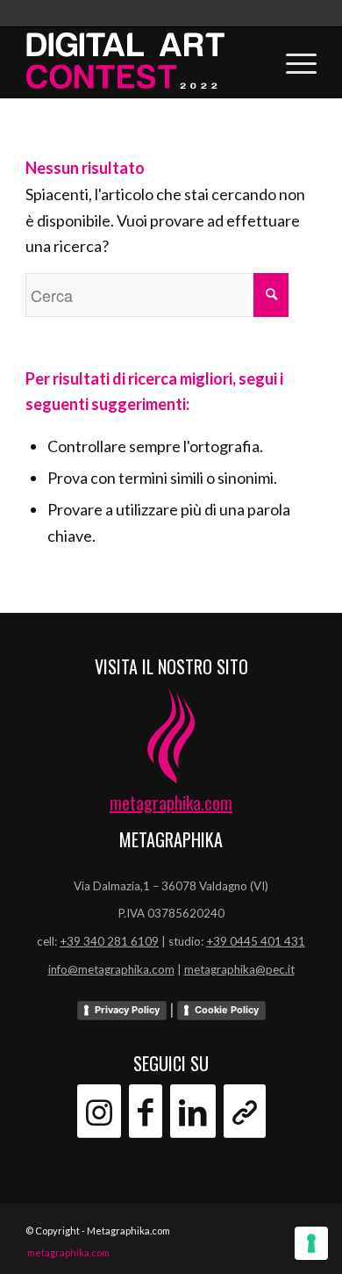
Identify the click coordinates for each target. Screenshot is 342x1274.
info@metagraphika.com (111, 969)
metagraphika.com (171, 802)
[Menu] (292, 62)
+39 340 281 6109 (109, 941)
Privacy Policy (127, 1010)
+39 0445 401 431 (255, 941)
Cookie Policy (227, 1010)
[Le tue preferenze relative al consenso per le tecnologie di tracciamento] (311, 1243)
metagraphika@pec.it (239, 969)
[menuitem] (64, 1253)
